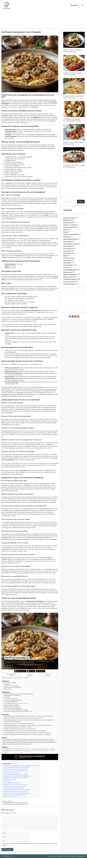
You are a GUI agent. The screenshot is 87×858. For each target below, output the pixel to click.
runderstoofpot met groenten (24, 392)
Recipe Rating (5, 813)
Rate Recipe (41, 671)
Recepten (74, 5)
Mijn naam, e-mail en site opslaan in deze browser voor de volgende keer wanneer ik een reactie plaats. (30, 844)
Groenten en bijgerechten (70, 234)
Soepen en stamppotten (70, 274)
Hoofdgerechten (67, 246)
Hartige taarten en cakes (70, 243)
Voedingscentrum (32, 465)
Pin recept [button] (32, 671)
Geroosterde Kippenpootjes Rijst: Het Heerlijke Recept (16, 804)
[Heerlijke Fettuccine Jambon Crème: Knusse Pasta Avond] (74, 86)
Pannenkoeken (67, 262)
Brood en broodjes (68, 222)
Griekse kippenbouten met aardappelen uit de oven (15, 394)
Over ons (50, 856)
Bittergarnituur (67, 220)
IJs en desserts (67, 248)
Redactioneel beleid (80, 856)
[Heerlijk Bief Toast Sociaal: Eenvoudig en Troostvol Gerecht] (74, 155)
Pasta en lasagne (68, 265)
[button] (83, 5)
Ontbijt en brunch (68, 258)
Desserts (65, 229)
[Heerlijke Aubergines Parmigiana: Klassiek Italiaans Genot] (74, 40)
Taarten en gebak (68, 276)
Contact (55, 856)
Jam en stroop (67, 251)
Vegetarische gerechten (70, 279)
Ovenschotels (67, 260)
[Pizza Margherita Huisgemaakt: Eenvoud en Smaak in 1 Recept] (74, 109)
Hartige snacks (67, 241)
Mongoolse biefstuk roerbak (14, 396)
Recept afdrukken (21, 671)
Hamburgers (66, 236)
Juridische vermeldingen (70, 856)
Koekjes (65, 255)
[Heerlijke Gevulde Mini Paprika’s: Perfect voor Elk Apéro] (74, 63)
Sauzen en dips (67, 272)
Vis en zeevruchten (68, 281)
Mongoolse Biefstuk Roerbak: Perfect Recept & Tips (15, 802)
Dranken (65, 232)
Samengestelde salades (70, 269)
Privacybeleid (61, 856)
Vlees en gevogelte (7, 801)
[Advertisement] (43, 19)
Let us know (22, 757)
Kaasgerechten (67, 253)
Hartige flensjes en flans (70, 239)
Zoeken (81, 201)
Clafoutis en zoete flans (70, 225)
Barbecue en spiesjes (69, 217)
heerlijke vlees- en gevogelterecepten (12, 474)
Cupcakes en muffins (69, 227)
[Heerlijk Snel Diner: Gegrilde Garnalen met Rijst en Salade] (74, 132)
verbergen (14, 763)
